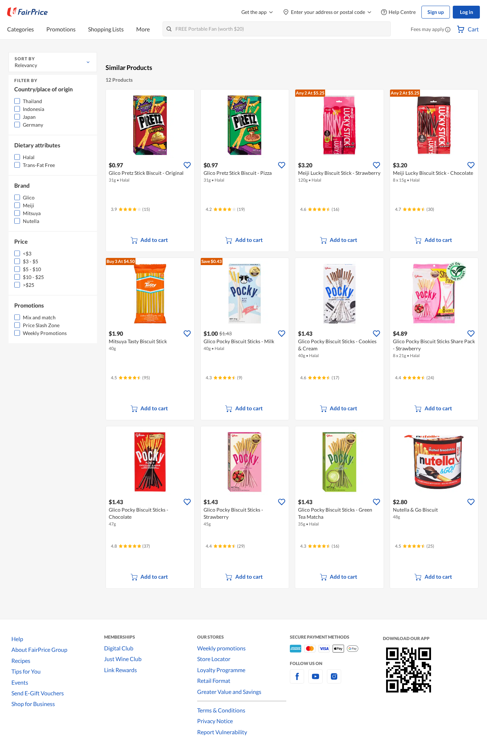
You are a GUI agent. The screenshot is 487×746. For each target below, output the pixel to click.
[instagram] (334, 680)
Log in (466, 12)
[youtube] (315, 680)
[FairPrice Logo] (27, 12)
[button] (448, 30)
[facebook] (297, 680)
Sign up (435, 12)
